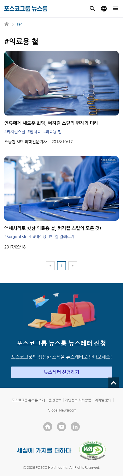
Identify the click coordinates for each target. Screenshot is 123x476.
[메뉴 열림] (115, 8)
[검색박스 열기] (92, 8)
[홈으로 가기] (6, 24)
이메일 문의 (103, 400)
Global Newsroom (62, 410)
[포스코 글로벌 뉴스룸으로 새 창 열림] (103, 8)
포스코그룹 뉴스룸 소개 (28, 400)
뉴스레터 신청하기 (61, 372)
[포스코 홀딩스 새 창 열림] (47, 426)
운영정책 (55, 400)
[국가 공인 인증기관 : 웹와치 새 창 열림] (92, 450)
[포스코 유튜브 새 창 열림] (61, 426)
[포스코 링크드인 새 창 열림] (75, 426)
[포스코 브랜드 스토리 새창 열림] (44, 450)
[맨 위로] (113, 382)
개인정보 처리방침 (78, 400)
